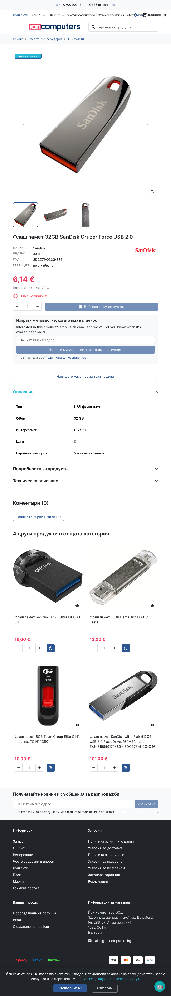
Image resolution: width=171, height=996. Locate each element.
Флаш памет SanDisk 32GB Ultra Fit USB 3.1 (47, 619)
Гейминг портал (26, 888)
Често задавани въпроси (33, 861)
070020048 (72, 5)
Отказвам (104, 988)
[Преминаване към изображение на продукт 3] (85, 214)
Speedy (21, 960)
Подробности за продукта (40, 468)
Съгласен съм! (70, 988)
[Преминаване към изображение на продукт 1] (25, 214)
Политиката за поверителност (66, 357)
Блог (17, 875)
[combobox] (123, 27)
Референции (23, 855)
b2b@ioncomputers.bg (111, 14)
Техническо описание (35, 480)
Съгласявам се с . (54, 357)
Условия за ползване (105, 861)
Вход (17, 920)
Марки (18, 881)
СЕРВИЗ (19, 848)
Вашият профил (26, 902)
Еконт (37, 960)
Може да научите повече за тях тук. (111, 979)
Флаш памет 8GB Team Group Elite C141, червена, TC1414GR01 (47, 739)
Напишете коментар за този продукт (85, 376)
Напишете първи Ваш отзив (38, 517)
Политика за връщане (106, 855)
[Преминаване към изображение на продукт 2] (55, 214)
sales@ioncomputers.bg (81, 14)
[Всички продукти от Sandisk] (145, 250)
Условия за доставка (105, 848)
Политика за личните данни (111, 841)
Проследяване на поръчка (34, 913)
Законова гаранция (104, 875)
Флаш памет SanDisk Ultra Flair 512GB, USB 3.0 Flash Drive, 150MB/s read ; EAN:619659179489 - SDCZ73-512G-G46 (122, 741)
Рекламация (98, 881)
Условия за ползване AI (107, 868)
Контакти (20, 15)
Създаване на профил (31, 926)
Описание (23, 391)
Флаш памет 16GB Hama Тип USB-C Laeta (119, 619)
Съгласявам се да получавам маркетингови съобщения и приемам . (87, 812)
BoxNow (54, 960)
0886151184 (98, 5)
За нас (18, 841)
